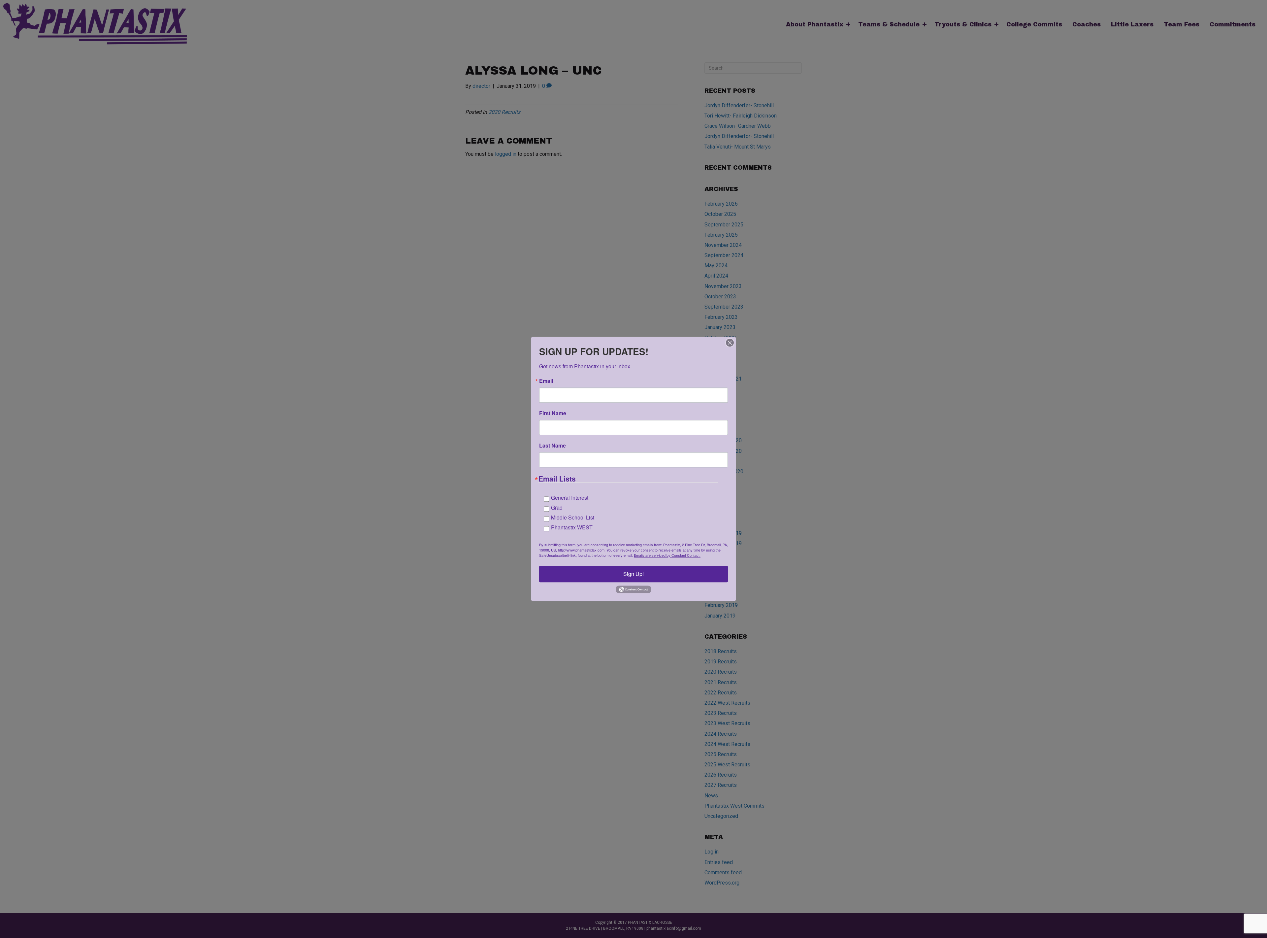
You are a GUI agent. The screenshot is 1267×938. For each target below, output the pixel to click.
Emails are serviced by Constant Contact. (667, 555)
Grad (557, 507)
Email (546, 381)
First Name (552, 413)
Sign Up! (633, 574)
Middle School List (572, 517)
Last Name (552, 445)
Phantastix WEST (572, 527)
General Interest (569, 497)
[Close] (730, 343)
